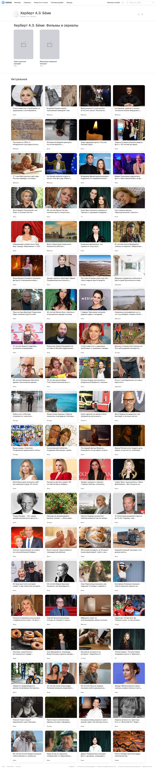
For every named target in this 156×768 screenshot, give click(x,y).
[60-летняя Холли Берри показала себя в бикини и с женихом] (27, 746)
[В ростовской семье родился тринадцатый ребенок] (61, 543)
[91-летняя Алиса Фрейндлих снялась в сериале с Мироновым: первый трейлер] (129, 237)
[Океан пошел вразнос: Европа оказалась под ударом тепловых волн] (61, 407)
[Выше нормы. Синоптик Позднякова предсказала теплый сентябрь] (27, 441)
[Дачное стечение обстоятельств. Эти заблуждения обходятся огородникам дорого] (129, 339)
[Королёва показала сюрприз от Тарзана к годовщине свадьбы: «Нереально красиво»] (95, 203)
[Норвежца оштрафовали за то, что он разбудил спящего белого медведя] (129, 305)
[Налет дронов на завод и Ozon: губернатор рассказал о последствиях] (95, 407)
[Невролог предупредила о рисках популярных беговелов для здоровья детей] (27, 679)
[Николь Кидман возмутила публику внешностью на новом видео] (95, 509)
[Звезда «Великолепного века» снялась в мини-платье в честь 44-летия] (129, 679)
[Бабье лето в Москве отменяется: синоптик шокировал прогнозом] (27, 407)
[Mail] (3, 2)
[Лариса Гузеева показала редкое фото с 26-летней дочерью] (129, 135)
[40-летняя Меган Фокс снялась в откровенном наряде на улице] (61, 305)
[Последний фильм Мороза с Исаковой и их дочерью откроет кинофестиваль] (95, 441)
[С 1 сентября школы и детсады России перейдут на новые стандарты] (27, 169)
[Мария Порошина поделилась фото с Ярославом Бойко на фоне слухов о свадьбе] (129, 169)
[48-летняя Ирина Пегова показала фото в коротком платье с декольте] (61, 203)
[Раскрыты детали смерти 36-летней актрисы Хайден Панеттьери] (61, 475)
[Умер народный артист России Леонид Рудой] (95, 135)
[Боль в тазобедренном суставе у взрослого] (129, 373)
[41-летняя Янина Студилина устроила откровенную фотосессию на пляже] (27, 339)
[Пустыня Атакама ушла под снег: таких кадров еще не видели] (95, 271)
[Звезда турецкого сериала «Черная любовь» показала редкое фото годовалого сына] (95, 475)
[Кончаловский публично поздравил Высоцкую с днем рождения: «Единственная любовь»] (61, 441)
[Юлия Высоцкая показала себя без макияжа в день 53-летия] (27, 475)
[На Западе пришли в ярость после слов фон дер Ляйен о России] (61, 169)
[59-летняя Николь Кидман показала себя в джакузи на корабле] (95, 679)
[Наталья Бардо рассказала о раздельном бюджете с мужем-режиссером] (95, 373)
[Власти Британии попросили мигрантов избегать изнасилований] (61, 237)
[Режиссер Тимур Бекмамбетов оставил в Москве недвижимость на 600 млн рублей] (61, 339)
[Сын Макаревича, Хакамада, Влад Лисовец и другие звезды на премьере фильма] (61, 645)
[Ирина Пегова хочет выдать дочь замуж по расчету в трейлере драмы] (129, 441)
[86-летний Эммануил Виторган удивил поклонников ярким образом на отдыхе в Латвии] (27, 373)
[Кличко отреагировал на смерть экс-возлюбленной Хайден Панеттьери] (27, 543)
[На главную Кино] (8, 2)
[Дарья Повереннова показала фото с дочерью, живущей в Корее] (95, 746)
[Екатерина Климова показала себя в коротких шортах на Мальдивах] (129, 577)
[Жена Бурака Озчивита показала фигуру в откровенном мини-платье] (27, 271)
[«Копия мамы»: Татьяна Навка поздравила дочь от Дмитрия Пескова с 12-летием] (129, 645)
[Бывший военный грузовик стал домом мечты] (129, 543)
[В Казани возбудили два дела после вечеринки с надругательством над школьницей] (61, 135)
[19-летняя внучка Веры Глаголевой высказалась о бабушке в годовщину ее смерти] (61, 373)
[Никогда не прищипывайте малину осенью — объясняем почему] (61, 509)
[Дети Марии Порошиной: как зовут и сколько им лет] (27, 203)
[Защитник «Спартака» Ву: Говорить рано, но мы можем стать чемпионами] (129, 611)
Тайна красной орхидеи (20, 62)
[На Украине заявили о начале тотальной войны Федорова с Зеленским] (129, 101)
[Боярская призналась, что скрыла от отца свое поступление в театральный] (95, 237)
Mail (3, 766)
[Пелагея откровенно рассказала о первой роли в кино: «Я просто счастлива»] (27, 611)
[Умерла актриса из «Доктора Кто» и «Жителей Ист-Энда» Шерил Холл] (129, 713)
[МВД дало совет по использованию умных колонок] (95, 611)
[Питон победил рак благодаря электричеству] (129, 746)
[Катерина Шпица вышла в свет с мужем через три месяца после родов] (95, 713)
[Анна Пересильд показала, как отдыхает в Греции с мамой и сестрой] (95, 577)
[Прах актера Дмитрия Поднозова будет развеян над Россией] (27, 305)
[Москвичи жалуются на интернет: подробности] (95, 645)
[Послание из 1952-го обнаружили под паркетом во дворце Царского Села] (27, 135)
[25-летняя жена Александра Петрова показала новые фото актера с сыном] (61, 679)
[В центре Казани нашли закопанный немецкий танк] (61, 101)
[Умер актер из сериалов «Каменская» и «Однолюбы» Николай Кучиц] (61, 746)
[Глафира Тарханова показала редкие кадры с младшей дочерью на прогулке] (95, 305)
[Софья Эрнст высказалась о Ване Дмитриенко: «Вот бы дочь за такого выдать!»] (129, 475)
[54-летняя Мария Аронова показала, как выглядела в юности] (61, 577)
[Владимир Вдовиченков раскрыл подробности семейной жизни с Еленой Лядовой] (95, 169)
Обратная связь (147, 766)
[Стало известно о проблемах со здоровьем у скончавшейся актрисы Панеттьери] (27, 101)
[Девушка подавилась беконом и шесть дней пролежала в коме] (129, 271)
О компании (10, 766)
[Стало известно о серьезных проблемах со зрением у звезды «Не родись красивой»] (95, 339)
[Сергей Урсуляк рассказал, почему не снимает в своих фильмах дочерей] (61, 611)
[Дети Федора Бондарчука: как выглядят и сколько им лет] (129, 407)
